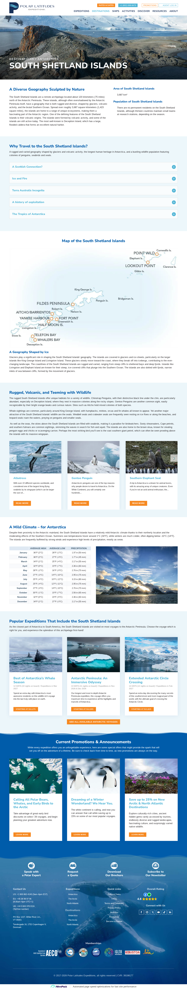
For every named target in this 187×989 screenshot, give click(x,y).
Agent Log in (169, 5)
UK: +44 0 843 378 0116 (23, 907)
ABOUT (173, 11)
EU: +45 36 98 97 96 (23, 900)
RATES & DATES (106, 5)
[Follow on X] (152, 912)
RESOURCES (160, 11)
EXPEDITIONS (81, 11)
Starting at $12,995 (84, 709)
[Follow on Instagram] (147, 912)
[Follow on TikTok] (164, 912)
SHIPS (115, 11)
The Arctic (72, 899)
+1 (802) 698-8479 (128, 5)
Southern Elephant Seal (145, 478)
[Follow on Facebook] (141, 912)
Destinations (21, 59)
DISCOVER (144, 11)
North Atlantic (73, 903)
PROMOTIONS (149, 5)
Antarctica (48, 59)
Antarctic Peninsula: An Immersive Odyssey (89, 680)
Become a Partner (114, 921)
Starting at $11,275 (26, 709)
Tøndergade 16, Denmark (29, 925)
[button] (174, 458)
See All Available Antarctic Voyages (93, 722)
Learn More (22, 835)
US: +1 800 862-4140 (30, 894)
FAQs (114, 899)
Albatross (19, 478)
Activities (114, 912)
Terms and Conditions (114, 903)
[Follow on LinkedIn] (170, 912)
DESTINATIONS (101, 11)
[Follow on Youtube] (158, 912)
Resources (114, 917)
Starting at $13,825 (141, 709)
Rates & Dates (114, 894)
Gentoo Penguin (82, 478)
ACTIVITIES (128, 11)
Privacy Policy (114, 908)
